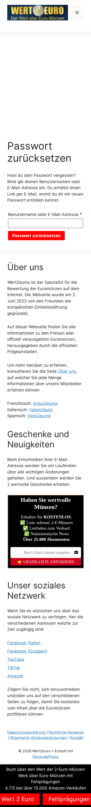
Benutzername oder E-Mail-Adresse (45, 214)
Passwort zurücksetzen (36, 235)
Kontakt (76, 737)
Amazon (15, 676)
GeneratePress (45, 756)
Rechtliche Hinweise (66, 732)
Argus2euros (45, 403)
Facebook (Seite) (24, 642)
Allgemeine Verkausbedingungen (38, 737)
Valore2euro (41, 409)
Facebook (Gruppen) (27, 651)
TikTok (13, 667)
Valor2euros (39, 415)
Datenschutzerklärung (26, 732)
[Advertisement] (45, 91)
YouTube (15, 659)
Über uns (67, 371)
